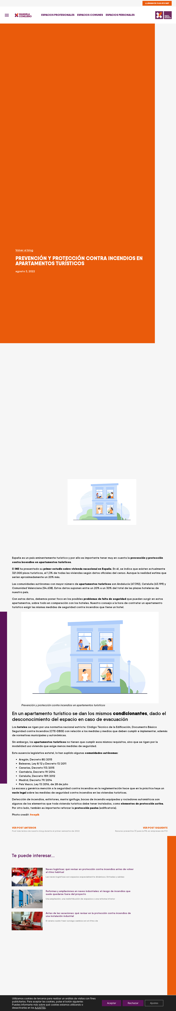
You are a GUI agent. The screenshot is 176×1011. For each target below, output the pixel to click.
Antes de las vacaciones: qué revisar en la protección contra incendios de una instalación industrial (88, 915)
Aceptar (111, 1003)
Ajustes (154, 1003)
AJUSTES (40, 1007)
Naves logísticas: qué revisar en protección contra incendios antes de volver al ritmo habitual (90, 871)
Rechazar (133, 1003)
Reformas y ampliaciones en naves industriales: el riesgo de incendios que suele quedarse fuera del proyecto (88, 893)
